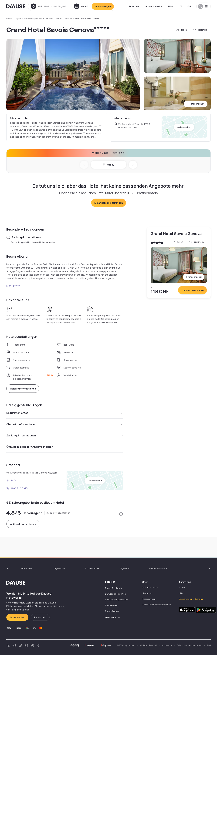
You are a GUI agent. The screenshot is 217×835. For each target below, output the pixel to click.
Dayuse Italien (111, 605)
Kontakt (182, 587)
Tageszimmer (60, 568)
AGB (209, 645)
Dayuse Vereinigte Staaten (116, 599)
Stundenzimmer (92, 568)
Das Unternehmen (150, 587)
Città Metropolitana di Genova (38, 18)
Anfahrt (15, 480)
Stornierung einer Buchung (191, 599)
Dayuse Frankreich (113, 588)
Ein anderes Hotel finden (108, 202)
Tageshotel (124, 568)
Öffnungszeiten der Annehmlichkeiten (29, 447)
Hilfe (170, 6)
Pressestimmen (149, 599)
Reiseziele (134, 6)
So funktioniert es (17, 413)
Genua (57, 18)
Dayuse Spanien (112, 611)
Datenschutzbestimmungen (189, 645)
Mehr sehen (13, 285)
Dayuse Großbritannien (115, 594)
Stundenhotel (26, 568)
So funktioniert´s (154, 6)
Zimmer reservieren (192, 290)
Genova (67, 18)
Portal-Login (40, 617)
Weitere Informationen (23, 388)
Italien (9, 18)
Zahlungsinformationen (21, 435)
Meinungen (147, 593)
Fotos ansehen (197, 103)
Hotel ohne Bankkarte (158, 568)
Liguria (18, 18)
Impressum (167, 645)
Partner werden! (17, 617)
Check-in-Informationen (21, 424)
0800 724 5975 (18, 488)
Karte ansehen (184, 127)
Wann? (110, 164)
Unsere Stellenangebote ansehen (156, 604)
